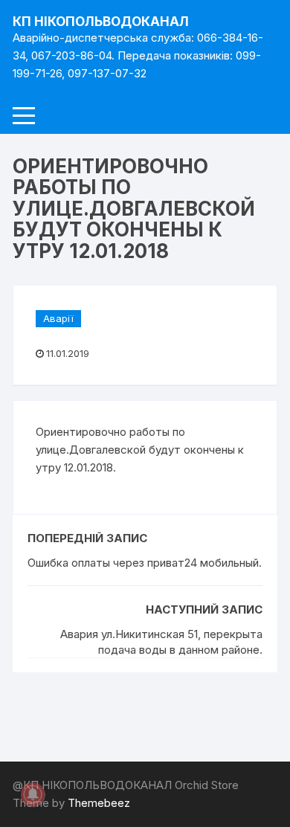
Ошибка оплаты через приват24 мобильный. (145, 563)
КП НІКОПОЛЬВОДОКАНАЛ (101, 21)
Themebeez (99, 803)
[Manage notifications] (33, 794)
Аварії (58, 318)
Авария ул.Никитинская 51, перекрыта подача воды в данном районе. (161, 642)
